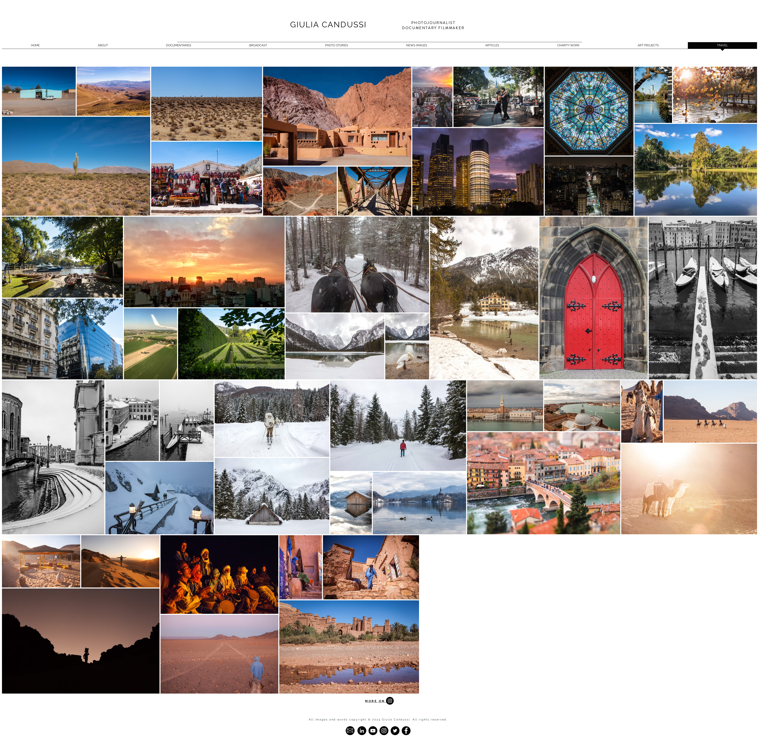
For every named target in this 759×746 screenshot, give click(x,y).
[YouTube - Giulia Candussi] (372, 730)
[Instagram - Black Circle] (390, 701)
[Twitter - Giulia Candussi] (395, 730)
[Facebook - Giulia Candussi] (406, 730)
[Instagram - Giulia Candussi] (384, 730)
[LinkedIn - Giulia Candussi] (361, 730)
